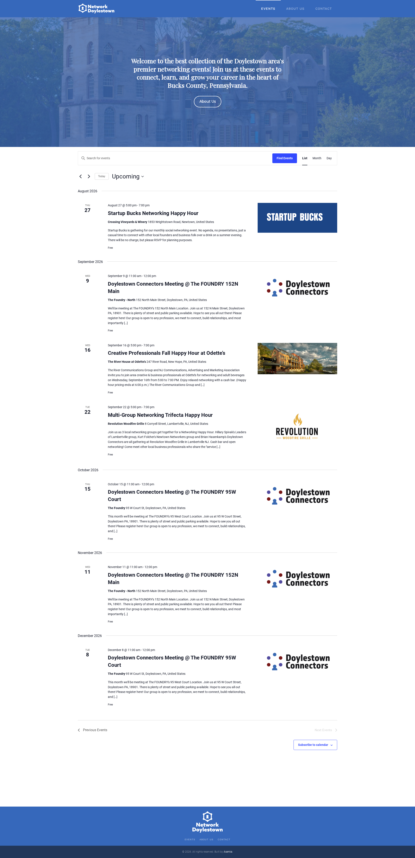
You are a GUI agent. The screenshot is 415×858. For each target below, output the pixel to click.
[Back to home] (97, 8)
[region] (207, 82)
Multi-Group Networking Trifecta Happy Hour (160, 415)
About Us (295, 9)
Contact (323, 9)
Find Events (285, 158)
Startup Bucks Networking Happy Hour (153, 213)
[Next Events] (88, 176)
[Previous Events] (80, 176)
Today (101, 176)
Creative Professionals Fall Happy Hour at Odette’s (166, 353)
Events (268, 9)
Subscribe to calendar (313, 745)
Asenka (228, 851)
